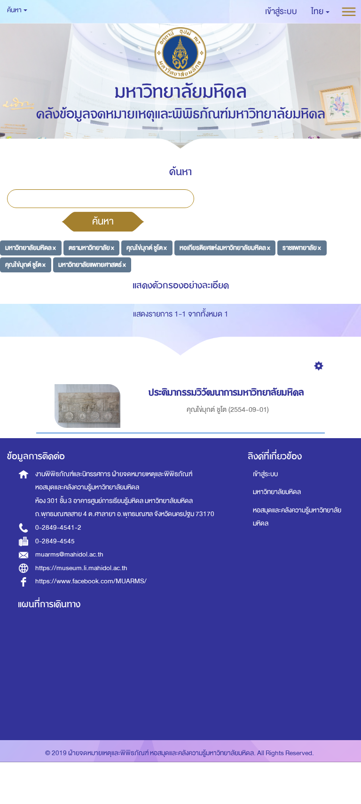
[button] (320, 11)
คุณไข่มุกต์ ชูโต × (146, 247)
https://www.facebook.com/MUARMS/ (91, 581)
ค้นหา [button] (15, 10)
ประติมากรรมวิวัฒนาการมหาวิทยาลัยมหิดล (226, 392)
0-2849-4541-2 (58, 527)
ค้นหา (103, 221)
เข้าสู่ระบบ (265, 474)
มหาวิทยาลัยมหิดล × (30, 247)
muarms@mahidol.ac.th (69, 554)
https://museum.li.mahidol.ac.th (81, 568)
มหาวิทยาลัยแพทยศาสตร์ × (92, 264)
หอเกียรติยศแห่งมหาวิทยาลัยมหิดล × (225, 247)
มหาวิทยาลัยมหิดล (277, 492)
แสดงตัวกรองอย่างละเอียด (181, 285)
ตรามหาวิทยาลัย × (91, 247)
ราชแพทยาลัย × (302, 247)
